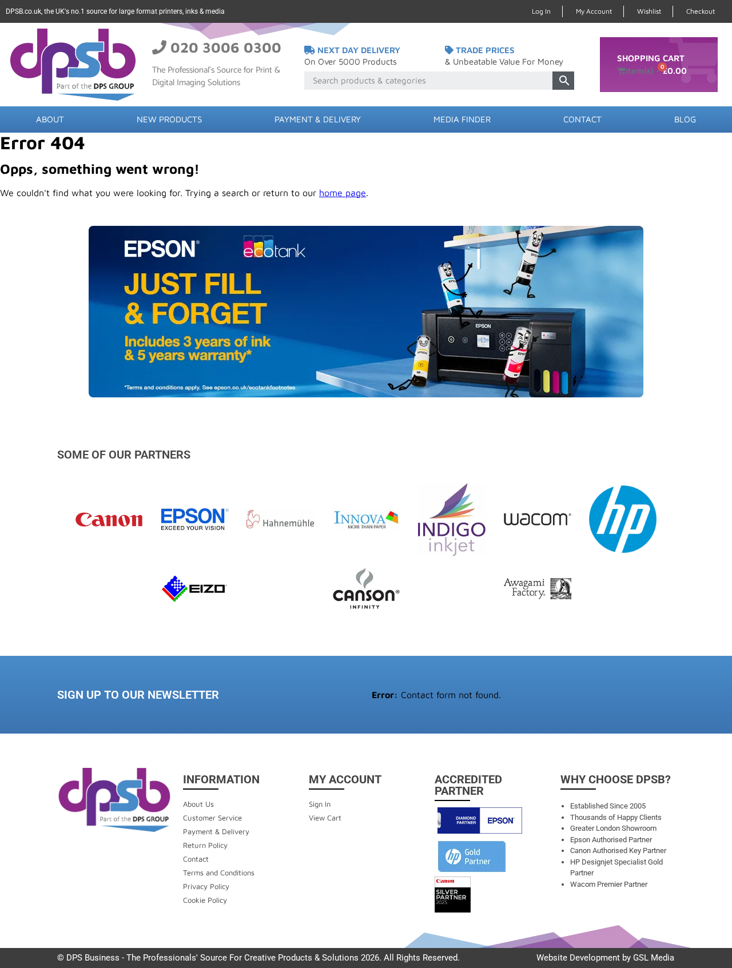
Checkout (700, 11)
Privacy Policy (206, 886)
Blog (685, 119)
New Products (169, 119)
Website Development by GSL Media (605, 958)
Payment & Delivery (317, 119)
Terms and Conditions (218, 872)
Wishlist (649, 11)
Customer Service (212, 817)
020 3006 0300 (225, 47)
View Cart (325, 817)
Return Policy (205, 845)
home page (342, 193)
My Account (594, 11)
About (50, 119)
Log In (541, 11)
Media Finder (462, 119)
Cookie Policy (205, 900)
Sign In (320, 803)
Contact (582, 119)
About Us (198, 803)
